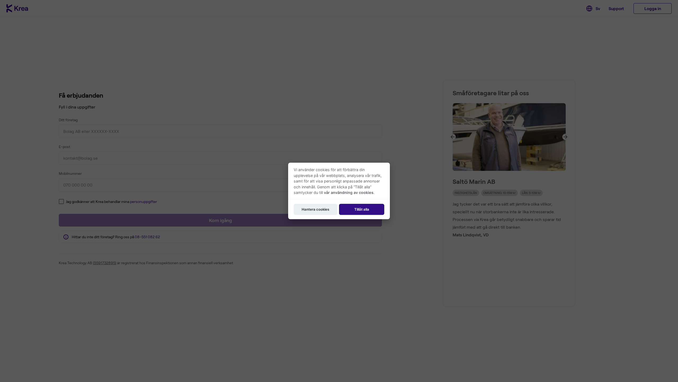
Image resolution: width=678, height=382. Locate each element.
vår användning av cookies (348, 192)
